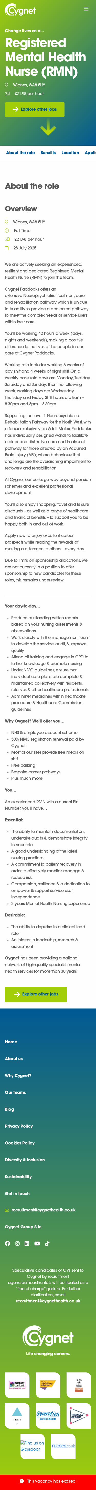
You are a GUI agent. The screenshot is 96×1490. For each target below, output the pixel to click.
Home (11, 1042)
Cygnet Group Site (23, 1227)
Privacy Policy (19, 1127)
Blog (9, 1110)
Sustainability (18, 1177)
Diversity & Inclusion (25, 1160)
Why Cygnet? (18, 1076)
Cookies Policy (19, 1143)
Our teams (15, 1093)
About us (14, 1059)
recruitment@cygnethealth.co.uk (48, 1301)
